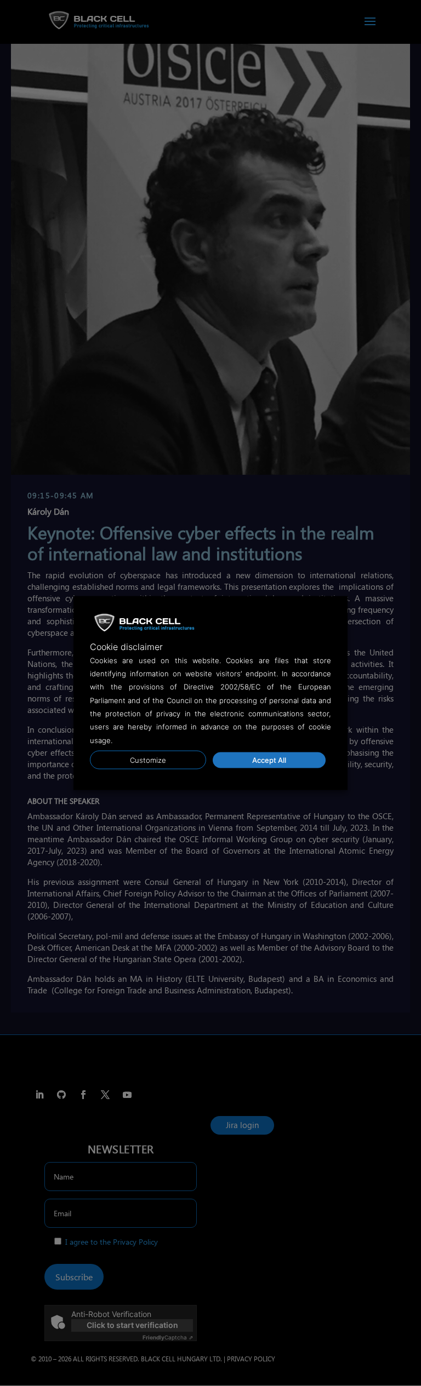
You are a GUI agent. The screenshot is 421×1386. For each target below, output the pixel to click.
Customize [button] (148, 760)
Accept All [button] (269, 760)
